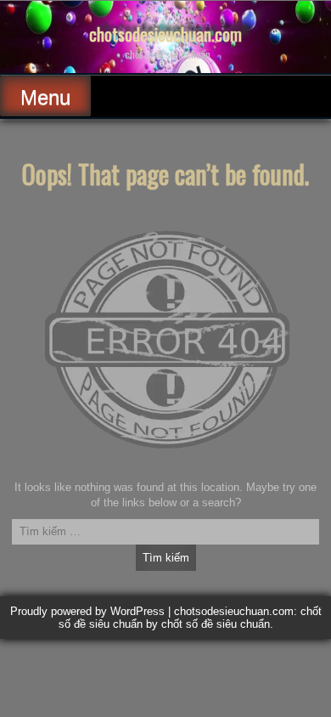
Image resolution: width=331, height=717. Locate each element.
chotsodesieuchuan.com (165, 34)
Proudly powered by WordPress (87, 611)
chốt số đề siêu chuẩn (215, 624)
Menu (45, 97)
